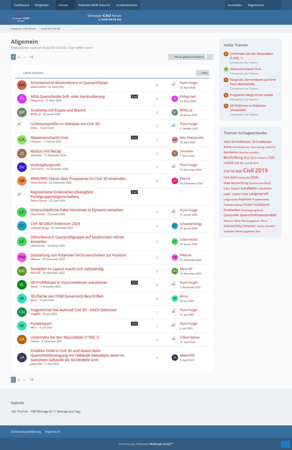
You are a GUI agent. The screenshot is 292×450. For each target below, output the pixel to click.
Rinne (264, 221)
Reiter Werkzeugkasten (247, 221)
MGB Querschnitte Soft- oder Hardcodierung (68, 96)
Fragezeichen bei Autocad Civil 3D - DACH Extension (74, 309)
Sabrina (35, 341)
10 (31, 57)
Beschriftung (233, 157)
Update (261, 226)
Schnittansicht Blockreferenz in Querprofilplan (69, 82)
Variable (270, 226)
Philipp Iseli (37, 100)
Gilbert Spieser (39, 200)
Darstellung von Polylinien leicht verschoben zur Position (78, 255)
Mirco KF (35, 272)
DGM (254, 177)
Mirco (34, 300)
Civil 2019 (255, 170)
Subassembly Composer (240, 226)
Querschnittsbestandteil (258, 215)
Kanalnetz (265, 188)
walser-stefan (38, 86)
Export (235, 188)
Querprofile (231, 215)
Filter (205, 73)
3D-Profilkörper (241, 142)
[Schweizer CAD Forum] (146, 17)
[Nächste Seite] (39, 57)
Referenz (229, 221)
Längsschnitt (231, 199)
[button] (210, 57)
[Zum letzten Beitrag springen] (175, 85)
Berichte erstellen (249, 152)
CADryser (36, 141)
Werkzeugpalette (245, 231)
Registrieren (256, 5)
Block (247, 157)
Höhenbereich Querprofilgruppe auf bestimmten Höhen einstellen (77, 239)
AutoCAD (270, 147)
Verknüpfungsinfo (45, 164)
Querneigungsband (252, 210)
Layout (236, 194)
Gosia (34, 128)
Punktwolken (232, 210)
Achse (228, 147)
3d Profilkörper (262, 142)
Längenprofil (258, 194)
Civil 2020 (230, 177)
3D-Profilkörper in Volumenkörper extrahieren (69, 282)
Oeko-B (185, 178)
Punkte (247, 204)
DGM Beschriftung (236, 183)
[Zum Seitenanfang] (285, 444)
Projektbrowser (260, 199)
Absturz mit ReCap (46, 151)
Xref (258, 231)
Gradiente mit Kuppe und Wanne (58, 110)
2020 (227, 142)
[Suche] (274, 5)
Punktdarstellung (233, 204)
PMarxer (35, 259)
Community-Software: (146, 444)
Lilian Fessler (38, 214)
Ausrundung (257, 147)
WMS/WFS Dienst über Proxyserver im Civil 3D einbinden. (79, 178)
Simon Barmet (38, 182)
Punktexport (261, 204)
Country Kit (243, 177)
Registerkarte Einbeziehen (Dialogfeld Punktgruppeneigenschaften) (62, 194)
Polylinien (245, 199)
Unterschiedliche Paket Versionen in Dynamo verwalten (77, 209)
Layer (227, 194)
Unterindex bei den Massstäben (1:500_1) (65, 337)
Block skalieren (259, 157)
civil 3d (238, 163)
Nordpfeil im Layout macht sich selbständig (67, 268)
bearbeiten (231, 152)
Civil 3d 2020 (233, 171)
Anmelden (235, 5)
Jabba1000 (36, 364)
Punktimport (41, 323)
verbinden (229, 231)
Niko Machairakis (192, 137)
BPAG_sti (36, 114)
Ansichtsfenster (241, 147)
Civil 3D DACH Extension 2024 (55, 223)
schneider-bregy (40, 227)
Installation (249, 188)
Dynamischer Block (259, 183)
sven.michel (37, 169)
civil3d (228, 163)
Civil (134, 96)
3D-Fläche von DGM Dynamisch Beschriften (67, 296)
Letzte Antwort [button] (33, 73)
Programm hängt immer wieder (251, 95)
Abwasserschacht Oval (49, 137)
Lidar (245, 194)
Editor (227, 188)
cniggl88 (35, 314)
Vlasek (34, 286)
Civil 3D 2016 (251, 163)
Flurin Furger (189, 83)
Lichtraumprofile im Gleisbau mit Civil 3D (65, 123)
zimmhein (36, 155)
